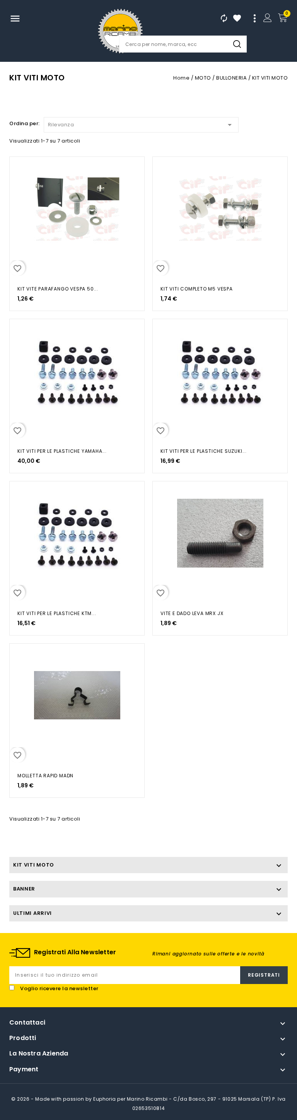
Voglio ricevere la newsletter (59, 988)
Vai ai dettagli (20, 170)
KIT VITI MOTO (33, 864)
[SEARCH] (237, 44)
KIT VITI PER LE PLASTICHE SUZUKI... (203, 451)
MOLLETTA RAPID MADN (45, 775)
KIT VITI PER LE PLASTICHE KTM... (56, 613)
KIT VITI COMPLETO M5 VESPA (196, 289)
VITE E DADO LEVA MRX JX (191, 613)
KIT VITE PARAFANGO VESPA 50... (57, 289)
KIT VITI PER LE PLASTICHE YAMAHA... (62, 451)
